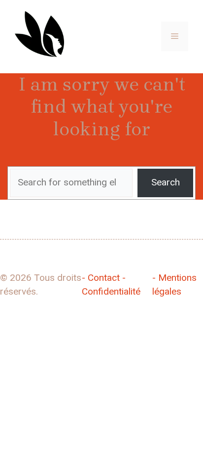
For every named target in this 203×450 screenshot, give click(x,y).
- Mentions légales (174, 285)
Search (165, 182)
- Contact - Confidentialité (111, 285)
